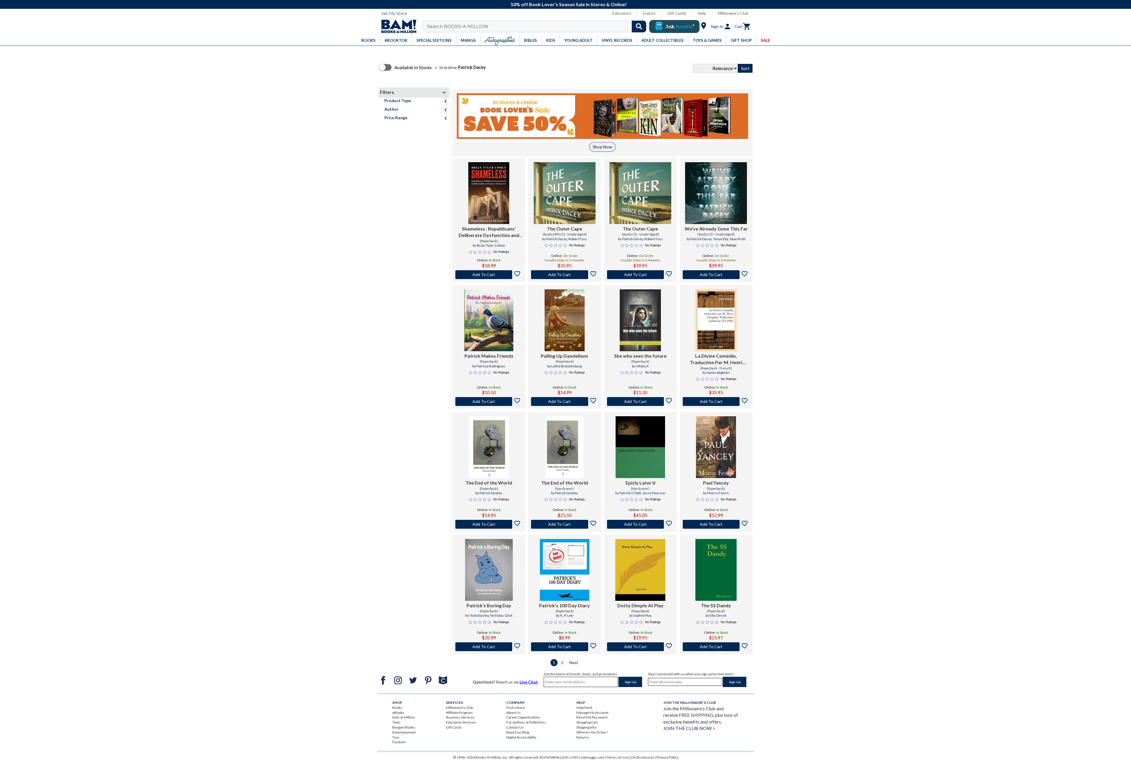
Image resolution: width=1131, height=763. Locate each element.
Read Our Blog (517, 732)
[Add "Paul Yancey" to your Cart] (716, 524)
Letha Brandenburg (566, 366)
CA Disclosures (642, 757)
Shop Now (602, 146)
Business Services (460, 717)
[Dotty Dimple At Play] (640, 570)
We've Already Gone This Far (716, 228)
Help (702, 13)
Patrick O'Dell (630, 493)
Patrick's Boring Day (489, 605)
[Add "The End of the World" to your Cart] (488, 524)
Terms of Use (617, 757)
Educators (621, 13)
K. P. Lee (566, 615)
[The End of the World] (488, 447)
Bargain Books (403, 727)
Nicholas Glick (501, 615)
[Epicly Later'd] (640, 447)
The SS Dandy (716, 605)
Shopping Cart (587, 722)
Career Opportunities (523, 717)
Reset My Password (591, 717)
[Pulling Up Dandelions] (564, 320)
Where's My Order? (592, 732)
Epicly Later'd (640, 482)
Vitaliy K (642, 366)
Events (649, 13)
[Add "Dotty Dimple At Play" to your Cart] (640, 646)
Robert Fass (577, 239)
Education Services (461, 722)
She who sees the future (640, 356)
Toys (396, 737)
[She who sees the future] (640, 320)
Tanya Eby (720, 239)
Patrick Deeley (490, 493)
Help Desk (584, 707)
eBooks (398, 712)
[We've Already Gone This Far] (716, 193)
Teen (396, 722)
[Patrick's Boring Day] (489, 570)
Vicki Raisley (479, 615)
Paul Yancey (716, 482)
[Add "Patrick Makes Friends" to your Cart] (488, 401)
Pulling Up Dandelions (564, 356)
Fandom (399, 742)
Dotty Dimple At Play (640, 605)
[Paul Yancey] (716, 447)
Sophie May (643, 615)
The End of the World (488, 482)
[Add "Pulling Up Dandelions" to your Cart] (564, 401)
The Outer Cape (564, 228)
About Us (513, 712)
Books (397, 707)
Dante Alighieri (718, 372)
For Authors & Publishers (526, 722)
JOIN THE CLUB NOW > (689, 728)
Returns (582, 737)
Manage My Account (592, 712)
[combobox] (538, 26)
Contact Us (515, 727)
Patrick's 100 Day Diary (564, 605)
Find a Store (515, 707)
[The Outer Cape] (564, 193)
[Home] (397, 26)
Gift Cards (676, 13)
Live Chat (529, 681)
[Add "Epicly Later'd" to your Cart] (640, 524)
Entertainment (404, 732)
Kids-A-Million (403, 717)
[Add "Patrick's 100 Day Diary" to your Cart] (564, 646)
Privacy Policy (667, 757)
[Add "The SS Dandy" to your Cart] (716, 646)
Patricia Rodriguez (491, 366)
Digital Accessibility (521, 737)
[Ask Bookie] (674, 26)
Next (573, 662)
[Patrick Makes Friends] (489, 320)
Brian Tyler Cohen (491, 245)
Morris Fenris (718, 493)
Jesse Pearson (653, 493)
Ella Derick (718, 615)
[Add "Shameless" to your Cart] (488, 274)
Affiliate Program (459, 712)
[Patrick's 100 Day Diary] (564, 570)
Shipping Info (586, 727)
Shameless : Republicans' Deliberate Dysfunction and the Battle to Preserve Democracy (489, 232)
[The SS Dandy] (716, 570)
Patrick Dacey (556, 239)
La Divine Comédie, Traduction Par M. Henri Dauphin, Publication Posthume (716, 359)
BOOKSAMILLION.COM (559, 757)
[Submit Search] (639, 26)
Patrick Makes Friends (488, 356)
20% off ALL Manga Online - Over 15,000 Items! (568, 4)
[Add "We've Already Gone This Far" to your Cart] (716, 274)
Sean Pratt (737, 239)
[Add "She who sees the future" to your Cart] (640, 401)
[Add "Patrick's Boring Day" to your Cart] (488, 646)
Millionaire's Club (733, 13)
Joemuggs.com (592, 757)
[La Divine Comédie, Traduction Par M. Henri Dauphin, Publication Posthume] (716, 320)
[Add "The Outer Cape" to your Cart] (564, 274)
